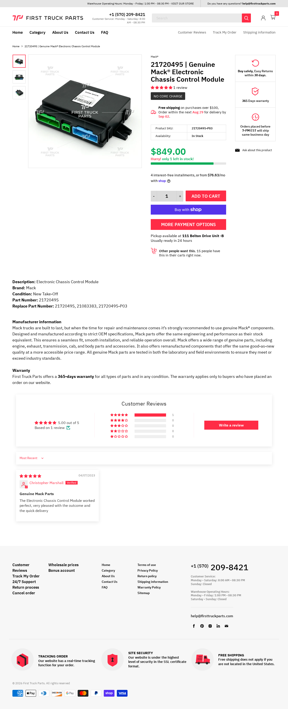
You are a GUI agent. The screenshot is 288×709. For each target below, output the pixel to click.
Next (132, 112)
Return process (25, 587)
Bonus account (61, 570)
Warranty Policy (149, 587)
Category (37, 32)
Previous (37, 112)
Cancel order (23, 592)
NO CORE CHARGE (168, 96)
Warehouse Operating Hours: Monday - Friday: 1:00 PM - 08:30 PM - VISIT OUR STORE (140, 3)
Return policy (147, 576)
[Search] (246, 17)
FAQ (104, 32)
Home (17, 32)
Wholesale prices (63, 564)
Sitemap (143, 593)
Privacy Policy (147, 570)
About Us (60, 32)
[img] (30, 476)
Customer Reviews (192, 32)
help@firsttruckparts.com (212, 616)
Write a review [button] (231, 425)
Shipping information (259, 32)
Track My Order (224, 32)
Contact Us (84, 32)
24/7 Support (24, 581)
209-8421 (219, 567)
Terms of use (146, 565)
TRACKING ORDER (53, 656)
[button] (162, 87)
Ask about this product (257, 150)
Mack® (154, 56)
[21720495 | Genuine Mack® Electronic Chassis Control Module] (85, 166)
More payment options (188, 224)
